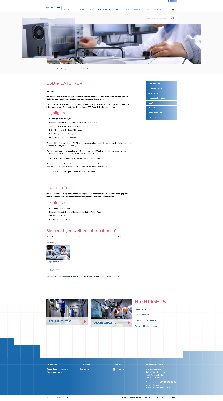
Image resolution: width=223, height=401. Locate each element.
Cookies (147, 397)
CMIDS (171, 1)
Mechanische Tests (156, 98)
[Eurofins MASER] (57, 8)
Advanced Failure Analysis (146, 326)
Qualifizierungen (155, 83)
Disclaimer (156, 397)
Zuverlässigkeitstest (109, 10)
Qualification (140, 309)
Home (82, 10)
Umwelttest (153, 93)
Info (91, 10)
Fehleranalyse (132, 10)
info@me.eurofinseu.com (158, 387)
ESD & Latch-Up (155, 88)
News (147, 10)
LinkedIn (121, 369)
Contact (158, 10)
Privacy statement (134, 397)
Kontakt (65, 277)
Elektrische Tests (156, 113)
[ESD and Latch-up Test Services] (58, 257)
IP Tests (151, 108)
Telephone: (151, 382)
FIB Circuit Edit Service (145, 320)
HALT (150, 103)
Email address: (152, 385)
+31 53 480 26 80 (168, 382)
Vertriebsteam (113, 277)
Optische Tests (155, 118)
